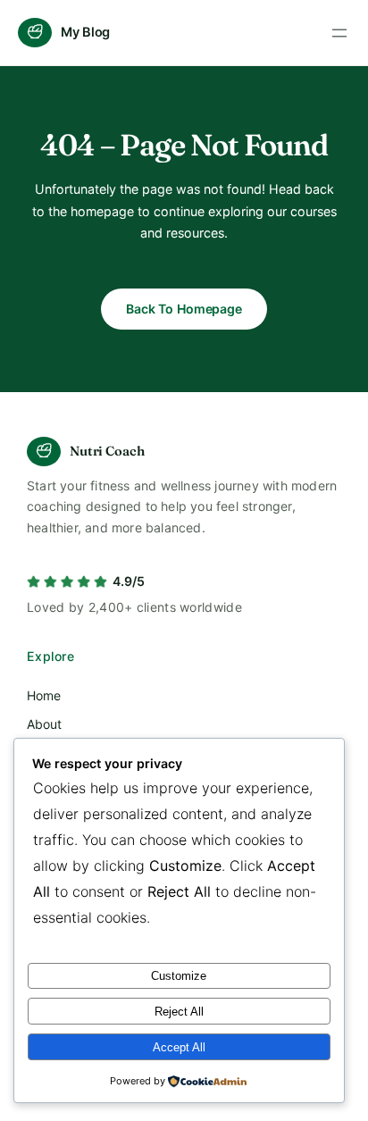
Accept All (179, 1047)
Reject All (179, 1011)
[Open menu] (339, 33)
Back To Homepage (184, 308)
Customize (178, 976)
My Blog (85, 32)
